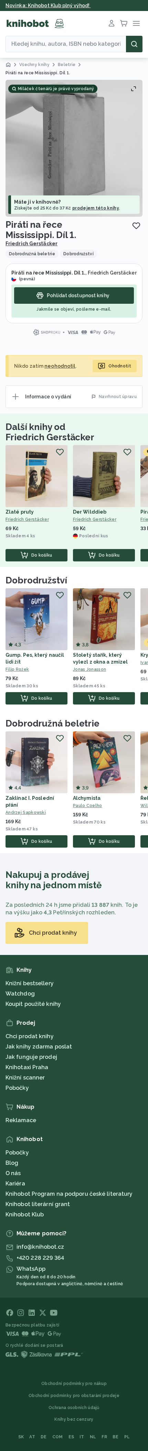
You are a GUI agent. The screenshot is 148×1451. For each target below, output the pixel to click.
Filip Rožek (17, 669)
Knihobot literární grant (38, 1204)
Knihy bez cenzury (73, 1419)
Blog (12, 1163)
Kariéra (15, 1183)
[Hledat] (134, 44)
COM (57, 1436)
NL (93, 1436)
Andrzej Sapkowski (26, 812)
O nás (13, 1173)
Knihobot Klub (25, 1214)
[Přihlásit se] (111, 23)
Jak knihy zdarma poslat (39, 1046)
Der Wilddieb (89, 512)
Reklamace (21, 1120)
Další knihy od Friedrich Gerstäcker (50, 432)
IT (82, 1436)
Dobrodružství (36, 580)
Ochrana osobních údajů (74, 1407)
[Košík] (124, 23)
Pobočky (17, 1088)
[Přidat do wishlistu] (136, 225)
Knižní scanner (25, 1077)
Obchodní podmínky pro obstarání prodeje (74, 1395)
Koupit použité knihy (33, 1004)
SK (21, 1436)
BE (116, 1436)
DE (44, 1436)
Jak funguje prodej (31, 1057)
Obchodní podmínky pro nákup (74, 1383)
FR (104, 1436)
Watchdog (20, 993)
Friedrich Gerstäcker (31, 243)
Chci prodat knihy (30, 1036)
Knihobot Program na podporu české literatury (69, 1194)
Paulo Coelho (87, 805)
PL (127, 1436)
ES (71, 1436)
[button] (74, 148)
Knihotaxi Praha (27, 1067)
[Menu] (136, 23)
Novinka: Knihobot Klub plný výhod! (48, 5)
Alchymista (87, 798)
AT (32, 1436)
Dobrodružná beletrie (52, 723)
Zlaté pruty (20, 512)
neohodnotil (59, 366)
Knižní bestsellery (30, 983)
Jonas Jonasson (89, 669)
